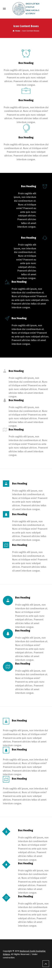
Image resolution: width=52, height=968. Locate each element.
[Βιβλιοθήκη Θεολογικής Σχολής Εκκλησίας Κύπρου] (26, 9)
